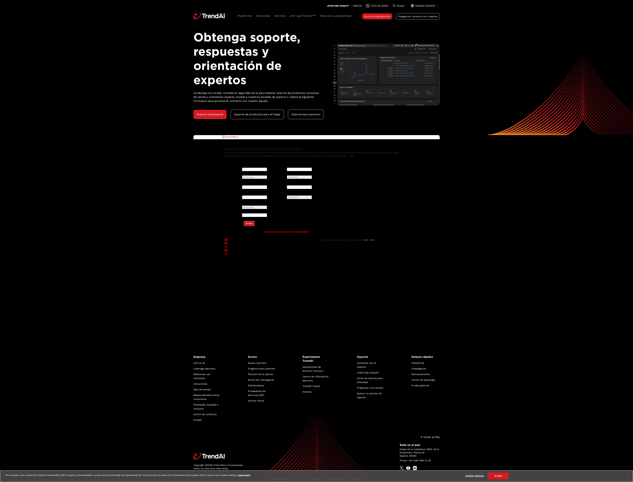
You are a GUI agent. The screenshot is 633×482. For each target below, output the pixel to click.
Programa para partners (261, 368)
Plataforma (418, 363)
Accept (498, 476)
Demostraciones (421, 374)
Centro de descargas (423, 380)
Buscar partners (257, 363)
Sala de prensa (202, 389)
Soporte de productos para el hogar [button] (257, 114)
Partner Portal (256, 400)
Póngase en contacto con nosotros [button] (418, 16)
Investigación (419, 368)
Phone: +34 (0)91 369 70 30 (415, 460)
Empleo (197, 420)
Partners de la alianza (260, 374)
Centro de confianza (205, 414)
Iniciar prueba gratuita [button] (377, 16)
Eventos (307, 391)
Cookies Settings (474, 476)
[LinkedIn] (415, 468)
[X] (402, 468)
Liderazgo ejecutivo (204, 368)
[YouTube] (408, 468)
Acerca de (199, 363)
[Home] (218, 456)
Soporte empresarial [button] (210, 114)
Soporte (357, 5)
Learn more (244, 475)
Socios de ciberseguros (261, 380)
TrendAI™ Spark (311, 386)
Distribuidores (256, 385)
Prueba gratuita (420, 385)
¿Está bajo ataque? (338, 5)
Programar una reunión (370, 387)
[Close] (627, 476)
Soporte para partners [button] (305, 114)
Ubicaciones (200, 383)
